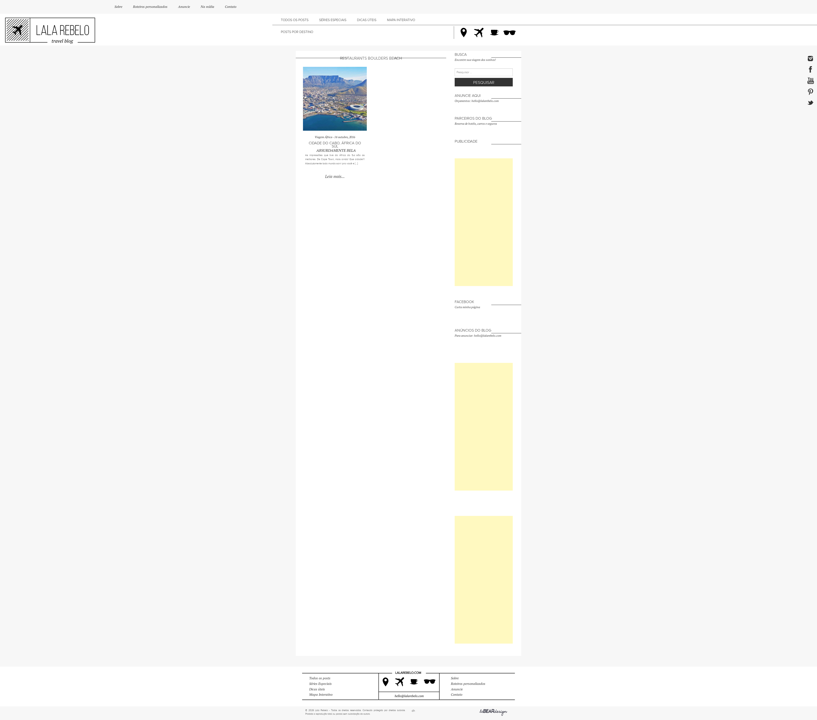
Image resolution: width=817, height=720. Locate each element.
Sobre (118, 6)
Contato (230, 6)
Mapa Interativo (401, 20)
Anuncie (184, 6)
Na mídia (207, 6)
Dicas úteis (366, 20)
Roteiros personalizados (150, 6)
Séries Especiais (332, 20)
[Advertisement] (484, 222)
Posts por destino (297, 32)
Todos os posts (295, 20)
